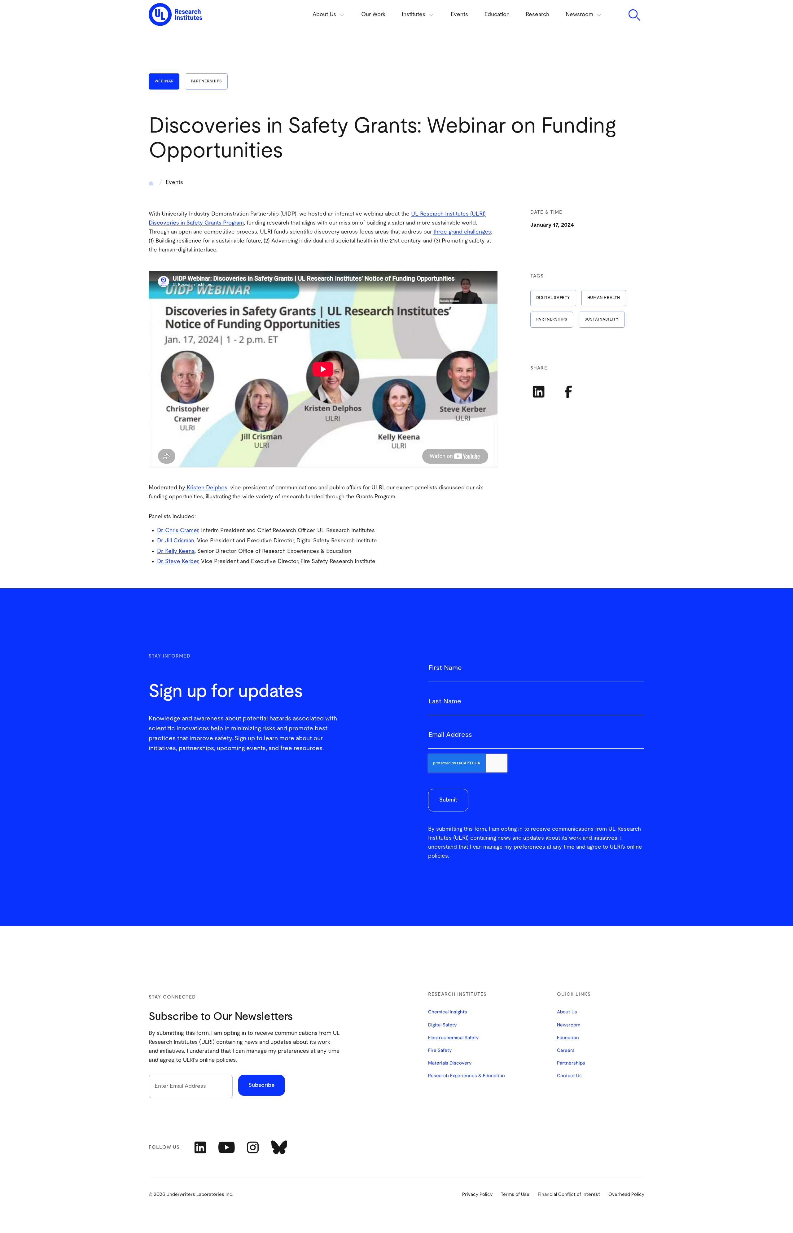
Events (459, 14)
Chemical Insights (447, 1012)
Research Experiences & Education (466, 1076)
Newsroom (568, 1025)
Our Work (373, 14)
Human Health (603, 298)
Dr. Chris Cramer (177, 530)
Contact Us (569, 1076)
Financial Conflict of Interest (569, 1194)
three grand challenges (462, 232)
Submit (448, 800)
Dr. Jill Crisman (175, 541)
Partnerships (206, 81)
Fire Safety (440, 1050)
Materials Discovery (449, 1063)
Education (497, 14)
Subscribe (261, 1085)
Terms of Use (515, 1194)
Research (537, 14)
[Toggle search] (634, 15)
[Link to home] (175, 15)
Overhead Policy (626, 1194)
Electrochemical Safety (453, 1038)
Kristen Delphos (206, 488)
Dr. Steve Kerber (177, 561)
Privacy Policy (477, 1194)
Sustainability (602, 319)
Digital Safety (553, 298)
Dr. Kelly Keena (176, 551)
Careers (566, 1050)
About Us (567, 1012)
